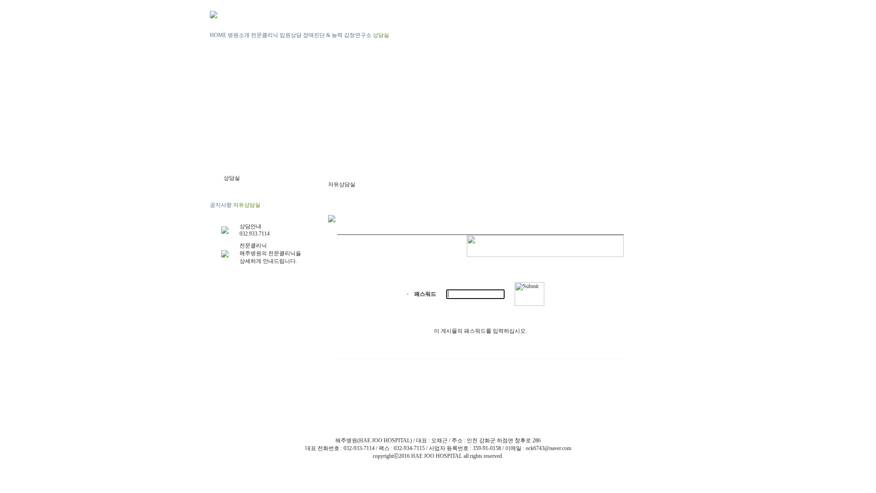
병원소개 (239, 35)
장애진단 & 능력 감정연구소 (337, 35)
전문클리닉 (264, 35)
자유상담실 (247, 205)
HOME (218, 35)
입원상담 (291, 35)
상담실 (381, 35)
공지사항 (221, 205)
